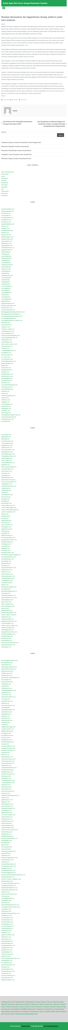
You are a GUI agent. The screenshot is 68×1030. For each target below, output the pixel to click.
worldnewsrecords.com (8, 866)
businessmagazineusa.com (9, 857)
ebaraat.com (5, 232)
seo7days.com (5, 550)
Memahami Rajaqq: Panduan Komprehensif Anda (16, 158)
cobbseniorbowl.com (7, 331)
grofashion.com (6, 956)
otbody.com (5, 514)
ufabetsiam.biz (5, 260)
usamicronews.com (7, 954)
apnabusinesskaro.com (8, 645)
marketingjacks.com (7, 630)
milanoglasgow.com (7, 600)
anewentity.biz (5, 546)
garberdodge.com (6, 458)
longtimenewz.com (7, 947)
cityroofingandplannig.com (9, 337)
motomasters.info (6, 847)
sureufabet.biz (5, 284)
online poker (5, 191)
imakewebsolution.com (8, 697)
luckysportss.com (6, 950)
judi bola (17, 1004)
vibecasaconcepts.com (8, 851)
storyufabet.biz (6, 288)
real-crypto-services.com (9, 344)
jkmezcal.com (5, 902)
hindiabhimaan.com (7, 636)
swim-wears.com (6, 460)
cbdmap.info (5, 686)
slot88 (47, 1011)
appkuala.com (5, 548)
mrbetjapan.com (6, 544)
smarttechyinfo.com (7, 729)
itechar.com (4, 226)
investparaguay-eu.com (8, 350)
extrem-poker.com (7, 355)
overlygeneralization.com (9, 767)
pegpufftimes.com (7, 445)
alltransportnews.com (7, 303)
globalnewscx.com (7, 800)
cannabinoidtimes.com (8, 746)
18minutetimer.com (7, 757)
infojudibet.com (6, 684)
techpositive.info (6, 787)
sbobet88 (23, 1009)
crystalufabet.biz (6, 292)
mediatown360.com (7, 619)
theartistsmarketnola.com (9, 591)
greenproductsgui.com (8, 748)
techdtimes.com (6, 220)
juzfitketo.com (5, 410)
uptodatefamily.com (7, 389)
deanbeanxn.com (6, 688)
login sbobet (15, 1009)
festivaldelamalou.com (8, 454)
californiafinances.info (8, 578)
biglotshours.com (6, 243)
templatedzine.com (7, 374)
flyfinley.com (5, 703)
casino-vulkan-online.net (8, 615)
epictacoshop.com (7, 574)
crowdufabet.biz (6, 299)
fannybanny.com (6, 939)
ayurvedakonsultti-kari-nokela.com (11, 320)
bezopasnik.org (6, 563)
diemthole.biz (5, 531)
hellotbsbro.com (6, 778)
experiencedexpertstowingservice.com (13, 875)
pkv (2, 189)
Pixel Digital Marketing (50, 1026)
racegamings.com (6, 962)
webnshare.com (6, 765)
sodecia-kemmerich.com (9, 894)
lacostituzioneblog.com (8, 395)
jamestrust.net (5, 516)
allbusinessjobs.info (7, 671)
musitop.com (5, 391)
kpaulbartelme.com (7, 881)
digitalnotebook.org (7, 731)
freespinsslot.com (6, 739)
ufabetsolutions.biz (7, 275)
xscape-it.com (5, 327)
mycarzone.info (6, 849)
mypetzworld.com (6, 346)
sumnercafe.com (6, 380)
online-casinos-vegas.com (9, 625)
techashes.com (6, 213)
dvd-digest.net (5, 589)
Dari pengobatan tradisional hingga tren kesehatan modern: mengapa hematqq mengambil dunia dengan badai (51, 124)
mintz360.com (5, 722)
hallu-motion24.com (7, 604)
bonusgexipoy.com (7, 924)
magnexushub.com (7, 239)
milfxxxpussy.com (6, 387)
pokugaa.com (5, 967)
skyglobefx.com (6, 834)
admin (15, 111)
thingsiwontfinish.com (8, 980)
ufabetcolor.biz (5, 269)
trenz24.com (5, 518)
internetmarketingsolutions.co (10, 795)
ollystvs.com (5, 797)
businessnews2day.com (8, 864)
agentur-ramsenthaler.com (9, 838)
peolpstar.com (5, 464)
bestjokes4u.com (6, 712)
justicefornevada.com (8, 774)
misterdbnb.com (6, 900)
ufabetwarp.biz (5, 252)
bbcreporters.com (6, 307)
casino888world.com (7, 898)
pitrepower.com (6, 617)
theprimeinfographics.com (9, 887)
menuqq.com (5, 1002)
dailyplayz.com (5, 932)
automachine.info (6, 823)
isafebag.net (5, 501)
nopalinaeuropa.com (7, 419)
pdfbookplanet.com (7, 804)
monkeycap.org (6, 490)
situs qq (38, 1002)
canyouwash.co (6, 215)
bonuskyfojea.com (7, 920)
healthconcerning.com (8, 750)
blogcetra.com (5, 793)
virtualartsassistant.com (8, 885)
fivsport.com (5, 372)
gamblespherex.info (7, 836)
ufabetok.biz (5, 295)
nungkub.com (5, 402)
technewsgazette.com (8, 537)
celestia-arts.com (6, 447)
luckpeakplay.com (6, 952)
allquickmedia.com (7, 535)
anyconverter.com (6, 524)
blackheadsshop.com (7, 877)
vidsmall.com (5, 862)
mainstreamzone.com (8, 761)
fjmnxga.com (5, 565)
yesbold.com (5, 228)
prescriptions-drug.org (8, 479)
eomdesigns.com (6, 840)
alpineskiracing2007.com (8, 612)
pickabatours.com (6, 675)
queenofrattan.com (7, 806)
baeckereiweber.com (7, 209)
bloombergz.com (6, 503)
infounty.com (5, 348)
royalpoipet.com (6, 909)
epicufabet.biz (5, 290)
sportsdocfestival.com (8, 975)
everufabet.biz (5, 297)
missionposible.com (7, 623)
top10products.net (6, 673)
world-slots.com (6, 694)
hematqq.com (50, 1009)
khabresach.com (6, 638)
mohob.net (4, 724)
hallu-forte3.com (6, 602)
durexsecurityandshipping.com (10, 335)
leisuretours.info (6, 776)
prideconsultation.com (8, 705)
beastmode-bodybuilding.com (10, 677)
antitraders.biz (5, 322)
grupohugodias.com (7, 363)
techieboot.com (6, 222)
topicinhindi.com (6, 664)
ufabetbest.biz (5, 282)
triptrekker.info (5, 842)
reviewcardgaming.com (8, 872)
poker (3, 176)
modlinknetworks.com (8, 945)
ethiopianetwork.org (7, 770)
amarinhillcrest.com (7, 494)
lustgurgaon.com (6, 714)
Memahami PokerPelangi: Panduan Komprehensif (16, 150)
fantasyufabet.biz (6, 258)
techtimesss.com (6, 471)
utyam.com (4, 393)
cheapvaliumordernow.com (9, 890)
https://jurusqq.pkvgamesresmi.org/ (27, 1014)
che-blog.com (5, 699)
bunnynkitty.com (6, 561)
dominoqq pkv (20, 1002)
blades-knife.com (6, 812)
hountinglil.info (5, 707)
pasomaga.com (6, 412)
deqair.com (4, 365)
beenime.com (5, 892)
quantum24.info (6, 853)
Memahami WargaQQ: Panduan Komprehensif (15, 146)
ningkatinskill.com (6, 370)
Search (3, 132)
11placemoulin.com (7, 720)
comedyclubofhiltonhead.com (10, 883)
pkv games (24, 99)
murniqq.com (41, 1009)
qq (21, 1011)
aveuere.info (5, 744)
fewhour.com (5, 755)
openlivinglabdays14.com (8, 318)
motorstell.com (6, 475)
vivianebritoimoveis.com (8, 486)
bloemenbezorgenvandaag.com (11, 555)
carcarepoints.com (7, 359)
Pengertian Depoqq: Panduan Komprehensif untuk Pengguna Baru (21, 142)
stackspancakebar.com (8, 595)
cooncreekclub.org (7, 443)
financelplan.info (6, 679)
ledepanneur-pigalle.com (8, 587)
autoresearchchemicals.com (10, 642)
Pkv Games (15, 99)
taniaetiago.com (6, 408)
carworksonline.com (7, 469)
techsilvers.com (6, 367)
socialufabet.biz (6, 277)
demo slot (35, 1004)
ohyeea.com (5, 397)
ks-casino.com (5, 357)
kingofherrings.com (7, 542)
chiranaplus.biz (5, 593)
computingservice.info (8, 782)
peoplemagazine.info (7, 211)
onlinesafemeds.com (7, 247)
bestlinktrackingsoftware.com (10, 913)
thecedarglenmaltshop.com (9, 660)
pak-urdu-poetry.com (7, 791)
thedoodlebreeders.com (8, 361)
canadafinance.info (7, 580)
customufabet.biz (6, 286)
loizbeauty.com (6, 522)
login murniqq (5, 1011)
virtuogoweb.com (6, 241)
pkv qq (13, 1002)
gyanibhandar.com (6, 250)
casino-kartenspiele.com (8, 507)
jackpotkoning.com (7, 943)
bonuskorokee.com (7, 922)
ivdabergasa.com (6, 340)
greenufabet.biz (6, 267)
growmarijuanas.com (7, 763)
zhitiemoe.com (5, 400)
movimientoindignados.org (9, 385)
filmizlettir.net (5, 439)
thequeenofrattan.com (8, 808)
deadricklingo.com (7, 832)
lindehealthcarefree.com (8, 669)
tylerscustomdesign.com (8, 467)
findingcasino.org (6, 819)
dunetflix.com (5, 382)
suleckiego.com (6, 647)
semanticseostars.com (8, 759)
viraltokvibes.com (6, 484)
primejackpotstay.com (8, 965)
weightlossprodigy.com (8, 727)
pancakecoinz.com (7, 701)
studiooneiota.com (7, 817)
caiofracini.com (6, 785)
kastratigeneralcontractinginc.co (11, 314)
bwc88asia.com (6, 352)
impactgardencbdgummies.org (10, 415)
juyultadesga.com (6, 342)
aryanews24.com (6, 325)
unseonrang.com (6, 789)
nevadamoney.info (6, 582)
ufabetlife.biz (5, 273)
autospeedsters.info (7, 825)
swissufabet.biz (6, 262)
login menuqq (60, 1009)
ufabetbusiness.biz (7, 265)
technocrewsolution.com (8, 482)
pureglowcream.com (7, 552)
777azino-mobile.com (8, 329)
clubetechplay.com (7, 928)
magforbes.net (5, 488)
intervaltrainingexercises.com (10, 905)
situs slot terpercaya (7, 172)
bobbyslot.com (6, 718)
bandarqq (4, 187)
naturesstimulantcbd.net (8, 417)
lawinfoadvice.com (7, 376)
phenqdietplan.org (6, 378)
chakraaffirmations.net (8, 709)
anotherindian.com (6, 404)
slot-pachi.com (6, 737)
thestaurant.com (6, 911)
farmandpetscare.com (8, 780)
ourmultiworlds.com (7, 441)
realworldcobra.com (7, 821)
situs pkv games (58, 1002)
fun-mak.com (5, 896)
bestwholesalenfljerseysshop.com (11, 316)
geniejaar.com (5, 716)
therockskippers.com (7, 606)
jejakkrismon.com (6, 529)
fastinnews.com (6, 937)
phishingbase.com (6, 960)
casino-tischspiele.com (8, 512)
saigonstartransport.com (8, 567)
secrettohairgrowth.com (8, 557)
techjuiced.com (6, 235)
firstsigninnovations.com (8, 456)
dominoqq (4, 178)
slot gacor (11, 1004)
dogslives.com (5, 802)
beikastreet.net (6, 437)
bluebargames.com (7, 452)
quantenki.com (5, 855)
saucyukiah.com (6, 434)
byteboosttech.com (7, 237)
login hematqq (15, 1011)
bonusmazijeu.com (7, 917)
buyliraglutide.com (6, 245)
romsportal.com (6, 973)
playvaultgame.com (7, 969)
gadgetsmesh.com (7, 772)
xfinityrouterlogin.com (8, 627)
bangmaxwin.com (6, 570)
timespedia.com (6, 527)
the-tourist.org (5, 497)
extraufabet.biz (6, 271)
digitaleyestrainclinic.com (9, 621)
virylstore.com (5, 473)
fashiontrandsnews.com (8, 305)
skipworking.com (6, 520)
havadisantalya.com (7, 217)
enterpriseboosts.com (8, 505)
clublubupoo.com (6, 915)
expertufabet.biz (6, 256)
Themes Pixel (25, 1026)
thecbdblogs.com (6, 640)
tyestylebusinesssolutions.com (10, 907)
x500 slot (42, 1004)
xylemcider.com (6, 406)
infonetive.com (5, 572)
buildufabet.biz (5, 301)
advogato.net (5, 499)
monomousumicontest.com (9, 830)
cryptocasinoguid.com (8, 310)
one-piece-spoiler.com (8, 815)
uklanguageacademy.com (9, 667)
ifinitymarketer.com (7, 941)
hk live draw (4, 174)
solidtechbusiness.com (8, 870)
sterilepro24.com (6, 868)
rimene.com (5, 585)
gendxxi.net (4, 845)
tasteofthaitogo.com (7, 559)
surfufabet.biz (5, 280)
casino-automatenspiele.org (9, 509)
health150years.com (7, 477)
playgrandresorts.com (8, 971)
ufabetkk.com (5, 533)
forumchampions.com (8, 449)
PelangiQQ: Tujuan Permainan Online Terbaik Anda (16, 154)
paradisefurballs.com (7, 742)
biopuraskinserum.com (8, 576)
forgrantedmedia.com (8, 462)
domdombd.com (6, 930)
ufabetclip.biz (5, 254)
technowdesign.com (7, 333)
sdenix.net (4, 492)
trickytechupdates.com (8, 634)
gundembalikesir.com (7, 224)
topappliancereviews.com (9, 632)
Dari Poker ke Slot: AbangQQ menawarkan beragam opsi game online (17, 123)
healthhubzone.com (7, 230)
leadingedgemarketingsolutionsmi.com (13, 312)
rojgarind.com (5, 752)
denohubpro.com (6, 810)
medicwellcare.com (7, 860)
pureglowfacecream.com (9, 540)
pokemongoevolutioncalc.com (10, 958)
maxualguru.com (6, 733)
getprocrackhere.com (8, 935)
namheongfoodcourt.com (9, 597)
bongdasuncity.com (7, 735)
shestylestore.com (7, 977)
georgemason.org (6, 662)
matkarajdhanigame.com (8, 690)
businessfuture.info (7, 682)
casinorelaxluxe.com (7, 926)
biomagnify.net (5, 421)
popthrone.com (6, 692)
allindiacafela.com (6, 610)
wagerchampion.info (7, 827)
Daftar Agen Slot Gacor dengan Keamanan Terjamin (25, 3)
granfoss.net (5, 608)
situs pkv (4, 180)
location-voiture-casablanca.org (11, 879)
